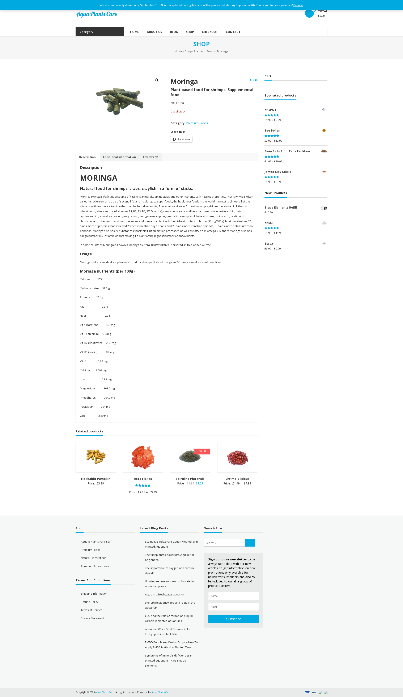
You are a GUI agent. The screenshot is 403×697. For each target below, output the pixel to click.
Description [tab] (87, 157)
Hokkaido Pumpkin (95, 478)
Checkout (210, 32)
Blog (174, 32)
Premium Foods (204, 51)
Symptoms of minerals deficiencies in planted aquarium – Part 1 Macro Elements (168, 660)
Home (134, 32)
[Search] (250, 543)
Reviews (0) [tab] (150, 157)
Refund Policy (89, 602)
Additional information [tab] (119, 157)
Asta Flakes (143, 478)
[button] (157, 80)
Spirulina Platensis (190, 478)
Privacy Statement (92, 618)
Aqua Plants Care (161, 692)
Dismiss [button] (298, 5)
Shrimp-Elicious (237, 478)
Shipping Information (94, 593)
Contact (233, 32)
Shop (190, 32)
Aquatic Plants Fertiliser (95, 541)
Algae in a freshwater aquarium (165, 594)
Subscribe (233, 619)
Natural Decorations (93, 558)
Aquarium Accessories (95, 566)
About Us (154, 32)
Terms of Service (91, 610)
